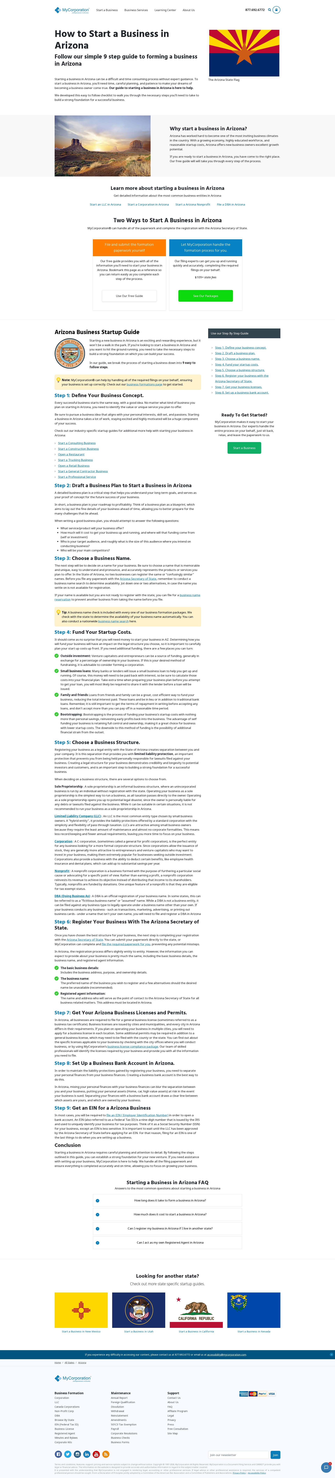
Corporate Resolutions (124, 1433)
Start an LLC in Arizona (105, 204)
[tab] (167, 1200)
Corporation (62, 1397)
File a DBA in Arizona (231, 204)
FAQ (170, 1406)
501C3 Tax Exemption (123, 1424)
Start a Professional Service (77, 477)
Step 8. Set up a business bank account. (242, 392)
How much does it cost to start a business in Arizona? (152, 1214)
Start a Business (244, 448)
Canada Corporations (67, 1406)
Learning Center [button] (165, 10)
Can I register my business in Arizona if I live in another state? (155, 1228)
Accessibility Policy (257, 1473)
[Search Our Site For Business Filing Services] (270, 10)
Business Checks (120, 1437)
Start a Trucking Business (75, 460)
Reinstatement (119, 1415)
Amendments (118, 1420)
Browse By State (64, 1420)
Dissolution (117, 1406)
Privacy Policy (239, 1473)
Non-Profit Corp (64, 1411)
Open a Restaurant (71, 454)
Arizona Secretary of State (138, 579)
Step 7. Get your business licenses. (238, 387)
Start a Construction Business (78, 449)
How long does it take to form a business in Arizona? (151, 1200)
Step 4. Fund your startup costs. (237, 364)
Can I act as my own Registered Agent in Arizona (150, 1242)
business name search (113, 621)
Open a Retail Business (74, 466)
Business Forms (120, 1442)
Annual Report (119, 1397)
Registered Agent (65, 1433)
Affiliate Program (178, 1411)
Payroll (115, 1428)
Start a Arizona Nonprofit (193, 204)
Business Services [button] (136, 10)
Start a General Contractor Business (83, 471)
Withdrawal (117, 1411)
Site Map (173, 1433)
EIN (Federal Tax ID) (67, 1424)
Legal (171, 1415)
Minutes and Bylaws (66, 1437)
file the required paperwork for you (126, 944)
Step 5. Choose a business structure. (240, 370)
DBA (57, 1415)
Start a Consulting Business (77, 443)
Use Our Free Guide (129, 296)
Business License (64, 1428)
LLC (57, 1402)
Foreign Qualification (123, 1402)
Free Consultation (178, 1428)
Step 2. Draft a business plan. (235, 353)
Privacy (172, 1420)
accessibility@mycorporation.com (226, 1354)
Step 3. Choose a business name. (237, 359)
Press (171, 1424)
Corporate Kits (63, 1442)
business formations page (144, 384)
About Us (189, 10)
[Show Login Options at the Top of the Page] (276, 10)
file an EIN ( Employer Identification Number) (137, 1115)
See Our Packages (205, 296)
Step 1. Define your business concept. (240, 348)
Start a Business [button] (107, 10)
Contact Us (174, 1397)
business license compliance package (132, 1046)
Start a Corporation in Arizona (148, 204)
